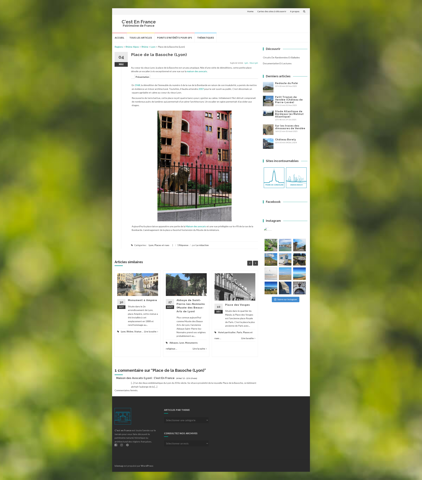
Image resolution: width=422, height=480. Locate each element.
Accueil (119, 37)
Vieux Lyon (254, 63)
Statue (137, 331)
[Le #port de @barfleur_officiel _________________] (285, 245)
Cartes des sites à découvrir (271, 11)
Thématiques (205, 37)
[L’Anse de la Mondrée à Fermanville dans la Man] (299, 273)
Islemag (119, 465)
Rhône (144, 46)
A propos (294, 11)
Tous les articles (140, 37)
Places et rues (161, 245)
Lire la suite (150, 331)
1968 (137, 85)
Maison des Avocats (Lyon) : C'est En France (145, 378)
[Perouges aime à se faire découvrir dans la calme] (299, 288)
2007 (201, 88)
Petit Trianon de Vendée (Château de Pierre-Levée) (289, 100)
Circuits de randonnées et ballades (281, 57)
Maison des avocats (196, 226)
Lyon (153, 46)
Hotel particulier (227, 332)
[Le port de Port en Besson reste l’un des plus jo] (271, 288)
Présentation (142, 76)
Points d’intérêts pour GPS (174, 37)
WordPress (147, 465)
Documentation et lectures (277, 63)
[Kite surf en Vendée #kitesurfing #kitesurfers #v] (271, 273)
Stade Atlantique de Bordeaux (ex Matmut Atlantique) (289, 114)
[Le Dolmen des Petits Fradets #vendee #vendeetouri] (299, 259)
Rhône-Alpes (132, 46)
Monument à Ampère (142, 300)
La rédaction (202, 245)
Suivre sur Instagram (287, 299)
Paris (239, 332)
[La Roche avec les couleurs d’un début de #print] (271, 259)
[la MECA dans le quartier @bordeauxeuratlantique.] (285, 288)
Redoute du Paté (286, 83)
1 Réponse (182, 245)
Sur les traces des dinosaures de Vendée (290, 127)
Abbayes (173, 342)
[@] (273, 231)
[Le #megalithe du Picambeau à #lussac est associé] (271, 245)
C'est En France (139, 22)
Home (250, 11)
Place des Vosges (237, 304)
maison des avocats (197, 71)
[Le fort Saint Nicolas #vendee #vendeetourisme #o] (299, 245)
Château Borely (285, 139)
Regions (119, 46)
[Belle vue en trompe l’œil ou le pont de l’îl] (285, 273)
